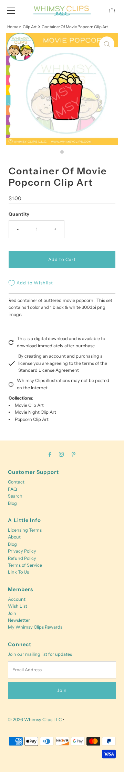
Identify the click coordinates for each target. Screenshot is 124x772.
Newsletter (19, 620)
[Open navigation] (11, 10)
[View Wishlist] (96, 10)
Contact (16, 482)
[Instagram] (61, 454)
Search (15, 496)
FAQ (12, 489)
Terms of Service (25, 565)
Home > (14, 26)
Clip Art (30, 26)
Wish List (17, 606)
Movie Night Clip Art (35, 412)
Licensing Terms (25, 530)
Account (16, 599)
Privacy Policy (22, 551)
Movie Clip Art (29, 405)
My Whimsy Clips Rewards (35, 627)
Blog (12, 503)
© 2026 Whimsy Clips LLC (35, 719)
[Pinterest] (73, 454)
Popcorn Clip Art (32, 419)
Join (12, 613)
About (14, 537)
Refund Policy (22, 558)
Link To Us (18, 572)
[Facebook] (50, 454)
